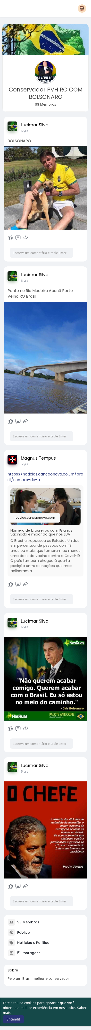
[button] (82, 8)
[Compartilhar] (25, 238)
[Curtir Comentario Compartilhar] (18, 238)
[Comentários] (18, 238)
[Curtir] (10, 238)
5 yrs (24, 131)
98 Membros (28, 922)
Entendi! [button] (13, 1019)
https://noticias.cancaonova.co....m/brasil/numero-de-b (45, 477)
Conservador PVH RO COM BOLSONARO (46, 93)
